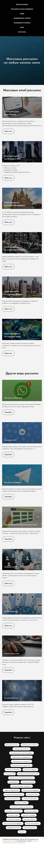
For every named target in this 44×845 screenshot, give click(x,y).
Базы (22, 27)
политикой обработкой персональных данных (20, 841)
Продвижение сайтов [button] (22, 18)
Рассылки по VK (10, 814)
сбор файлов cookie (9, 841)
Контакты (22, 32)
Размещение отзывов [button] (22, 23)
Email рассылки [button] (22, 4)
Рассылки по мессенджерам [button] (22, 9)
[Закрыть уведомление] (42, 838)
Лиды (22, 13)
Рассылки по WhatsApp (13, 772)
